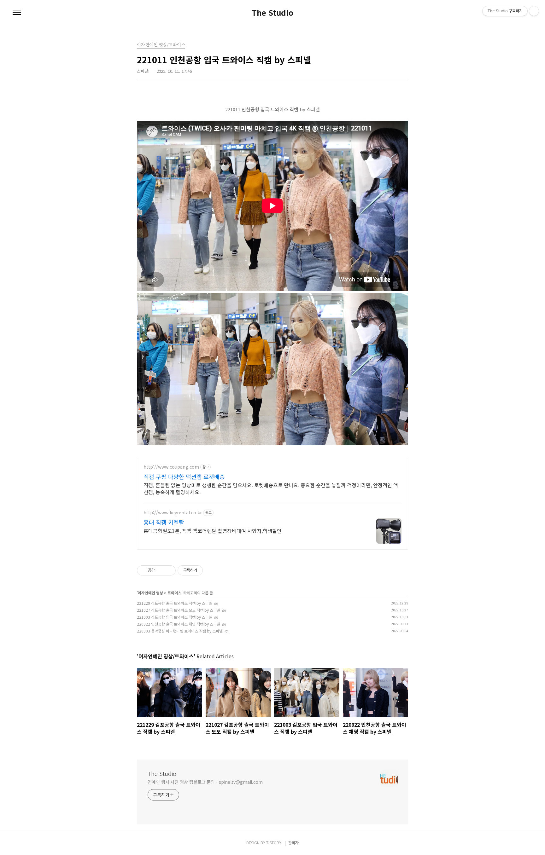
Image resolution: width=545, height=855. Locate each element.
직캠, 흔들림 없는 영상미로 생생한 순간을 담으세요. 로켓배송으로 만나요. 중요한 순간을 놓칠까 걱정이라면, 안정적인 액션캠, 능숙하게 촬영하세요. (271, 488)
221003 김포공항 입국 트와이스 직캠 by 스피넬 (174, 617)
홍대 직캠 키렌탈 (164, 522)
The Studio (272, 12)
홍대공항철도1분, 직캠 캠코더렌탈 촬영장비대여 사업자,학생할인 (213, 530)
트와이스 (174, 592)
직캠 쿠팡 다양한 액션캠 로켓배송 (184, 476)
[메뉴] (16, 12)
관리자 (293, 842)
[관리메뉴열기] (534, 11)
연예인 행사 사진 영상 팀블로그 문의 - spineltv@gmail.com (205, 782)
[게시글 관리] (169, 570)
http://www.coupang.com (171, 467)
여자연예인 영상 (150, 592)
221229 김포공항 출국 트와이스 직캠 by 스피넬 (174, 603)
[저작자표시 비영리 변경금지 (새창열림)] (211, 570)
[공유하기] (161, 570)
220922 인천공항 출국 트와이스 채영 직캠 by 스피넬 (178, 624)
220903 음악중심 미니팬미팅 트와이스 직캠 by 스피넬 (180, 630)
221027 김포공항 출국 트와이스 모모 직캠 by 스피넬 (178, 610)
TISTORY (273, 842)
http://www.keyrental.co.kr (173, 512)
